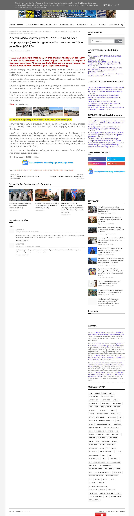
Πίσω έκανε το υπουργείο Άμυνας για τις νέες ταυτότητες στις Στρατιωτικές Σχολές (20, 205)
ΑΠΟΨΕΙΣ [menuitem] (102, 25)
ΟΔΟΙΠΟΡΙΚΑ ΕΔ (94, 458)
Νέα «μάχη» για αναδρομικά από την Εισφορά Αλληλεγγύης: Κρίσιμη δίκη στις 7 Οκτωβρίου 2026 (111, 209)
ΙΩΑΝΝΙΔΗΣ (100, 434)
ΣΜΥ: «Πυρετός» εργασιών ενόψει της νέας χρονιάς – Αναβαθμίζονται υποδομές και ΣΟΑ (106, 88)
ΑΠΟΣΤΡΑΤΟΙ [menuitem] (81, 25)
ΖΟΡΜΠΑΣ (110, 431)
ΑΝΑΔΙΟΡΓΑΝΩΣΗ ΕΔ (107, 396)
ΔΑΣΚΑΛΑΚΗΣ (103, 410)
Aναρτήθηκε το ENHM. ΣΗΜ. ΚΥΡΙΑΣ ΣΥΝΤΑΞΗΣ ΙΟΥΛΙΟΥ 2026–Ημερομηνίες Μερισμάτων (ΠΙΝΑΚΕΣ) (105, 70)
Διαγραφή (25, 240)
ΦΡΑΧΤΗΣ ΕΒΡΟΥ (116, 496)
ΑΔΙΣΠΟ (97, 393)
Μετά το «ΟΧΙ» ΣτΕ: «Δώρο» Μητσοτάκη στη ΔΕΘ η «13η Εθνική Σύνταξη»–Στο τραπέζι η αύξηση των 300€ (110, 250)
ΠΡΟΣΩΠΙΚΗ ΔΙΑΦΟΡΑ (96, 476)
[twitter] (116, 159)
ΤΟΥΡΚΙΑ (118, 493)
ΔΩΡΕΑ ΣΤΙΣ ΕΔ (115, 414)
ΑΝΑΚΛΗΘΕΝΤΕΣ (106, 400)
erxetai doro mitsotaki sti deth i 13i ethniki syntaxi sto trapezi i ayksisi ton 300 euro (106, 374)
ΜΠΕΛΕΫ (21, 31)
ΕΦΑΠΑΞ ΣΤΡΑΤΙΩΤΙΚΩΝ (111, 427)
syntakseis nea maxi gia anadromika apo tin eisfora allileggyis (106, 333)
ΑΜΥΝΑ (112, 393)
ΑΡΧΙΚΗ (101, 511)
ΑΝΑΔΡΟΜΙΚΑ (93, 400)
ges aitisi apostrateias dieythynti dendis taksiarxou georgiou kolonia (106, 365)
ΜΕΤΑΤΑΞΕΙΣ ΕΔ (111, 448)
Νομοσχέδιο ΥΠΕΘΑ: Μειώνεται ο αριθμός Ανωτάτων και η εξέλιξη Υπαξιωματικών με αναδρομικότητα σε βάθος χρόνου (111, 261)
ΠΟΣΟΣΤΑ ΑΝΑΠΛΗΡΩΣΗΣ (103, 472)
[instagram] (97, 163)
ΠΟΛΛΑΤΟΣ (108, 469)
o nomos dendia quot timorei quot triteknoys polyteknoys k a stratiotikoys (106, 357)
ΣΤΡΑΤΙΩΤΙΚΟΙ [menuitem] (31, 25)
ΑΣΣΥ (102, 407)
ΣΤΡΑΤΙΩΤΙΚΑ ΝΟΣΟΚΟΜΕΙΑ (98, 486)
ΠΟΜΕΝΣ (117, 469)
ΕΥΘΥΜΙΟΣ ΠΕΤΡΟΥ (95, 427)
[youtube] (116, 163)
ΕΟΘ (118, 421)
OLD (90, 393)
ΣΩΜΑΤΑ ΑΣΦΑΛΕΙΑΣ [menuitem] (66, 25)
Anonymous (100, 332)
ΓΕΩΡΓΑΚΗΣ (92, 410)
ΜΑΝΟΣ (114, 441)
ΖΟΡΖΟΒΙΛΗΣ (100, 431)
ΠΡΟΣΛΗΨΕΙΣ (117, 472)
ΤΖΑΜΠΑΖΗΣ (93, 493)
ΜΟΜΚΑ (64, 170)
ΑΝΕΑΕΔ (115, 400)
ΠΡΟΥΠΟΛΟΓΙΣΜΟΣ (112, 476)
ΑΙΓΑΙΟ (105, 393)
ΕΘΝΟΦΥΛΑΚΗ (100, 417)
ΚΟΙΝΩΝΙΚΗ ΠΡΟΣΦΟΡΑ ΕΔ (43, 170)
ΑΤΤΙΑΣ (109, 407)
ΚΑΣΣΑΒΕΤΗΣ (116, 434)
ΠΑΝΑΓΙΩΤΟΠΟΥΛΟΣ (113, 462)
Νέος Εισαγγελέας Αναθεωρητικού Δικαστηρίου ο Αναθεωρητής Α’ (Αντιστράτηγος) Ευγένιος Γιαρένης (108, 301)
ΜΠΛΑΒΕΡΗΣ (93, 452)
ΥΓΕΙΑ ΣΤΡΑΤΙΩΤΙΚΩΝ (95, 496)
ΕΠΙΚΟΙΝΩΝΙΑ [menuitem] (114, 25)
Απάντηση (18, 240)
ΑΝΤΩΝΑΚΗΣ (106, 403)
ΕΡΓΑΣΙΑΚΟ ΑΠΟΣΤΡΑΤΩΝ (103, 424)
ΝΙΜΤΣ (104, 455)
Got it (117, 5)
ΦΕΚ (106, 496)
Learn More (107, 5)
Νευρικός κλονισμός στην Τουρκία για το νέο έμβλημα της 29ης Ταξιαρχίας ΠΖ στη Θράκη (104, 128)
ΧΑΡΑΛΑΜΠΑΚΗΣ (94, 500)
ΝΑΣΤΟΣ (118, 452)
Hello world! (92, 60)
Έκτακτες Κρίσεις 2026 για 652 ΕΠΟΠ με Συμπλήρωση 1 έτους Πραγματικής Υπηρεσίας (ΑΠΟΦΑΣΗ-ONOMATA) (104, 103)
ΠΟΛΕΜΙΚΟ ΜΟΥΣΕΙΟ (95, 469)
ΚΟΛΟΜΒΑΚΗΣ (102, 438)
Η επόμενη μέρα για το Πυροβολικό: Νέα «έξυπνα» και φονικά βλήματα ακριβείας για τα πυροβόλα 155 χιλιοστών (106, 135)
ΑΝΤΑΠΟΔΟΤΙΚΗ (94, 403)
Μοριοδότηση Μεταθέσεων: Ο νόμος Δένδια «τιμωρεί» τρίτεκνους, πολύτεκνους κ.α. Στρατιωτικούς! (111, 240)
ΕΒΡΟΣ (91, 417)
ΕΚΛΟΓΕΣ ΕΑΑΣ (112, 417)
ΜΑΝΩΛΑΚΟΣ (93, 445)
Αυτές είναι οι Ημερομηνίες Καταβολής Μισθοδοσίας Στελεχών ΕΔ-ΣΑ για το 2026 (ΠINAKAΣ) (111, 230)
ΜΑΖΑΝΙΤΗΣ (106, 441)
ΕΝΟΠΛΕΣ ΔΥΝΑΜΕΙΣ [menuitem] (47, 25)
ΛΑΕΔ (97, 441)
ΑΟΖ (90, 407)
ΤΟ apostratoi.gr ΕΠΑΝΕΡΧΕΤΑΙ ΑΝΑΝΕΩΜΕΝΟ (104, 56)
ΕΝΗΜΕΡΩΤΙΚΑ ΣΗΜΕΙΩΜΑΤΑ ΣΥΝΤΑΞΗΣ (101, 421)
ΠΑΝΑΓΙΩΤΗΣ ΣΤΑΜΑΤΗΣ (97, 462)
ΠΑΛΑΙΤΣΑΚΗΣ (114, 458)
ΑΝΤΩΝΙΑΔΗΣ (117, 403)
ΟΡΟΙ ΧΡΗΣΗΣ (110, 511)
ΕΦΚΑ (91, 431)
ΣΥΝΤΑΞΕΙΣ (111, 490)
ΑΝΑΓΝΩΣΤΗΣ (93, 396)
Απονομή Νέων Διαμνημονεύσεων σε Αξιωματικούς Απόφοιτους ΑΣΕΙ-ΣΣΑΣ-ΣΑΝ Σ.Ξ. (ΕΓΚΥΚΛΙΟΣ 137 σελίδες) (106, 123)
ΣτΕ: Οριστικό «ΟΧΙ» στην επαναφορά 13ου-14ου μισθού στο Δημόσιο (109, 282)
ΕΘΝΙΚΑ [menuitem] (92, 25)
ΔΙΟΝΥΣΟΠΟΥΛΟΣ (102, 414)
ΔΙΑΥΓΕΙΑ (112, 410)
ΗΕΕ (117, 431)
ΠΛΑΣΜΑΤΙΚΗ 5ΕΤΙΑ (106, 465)
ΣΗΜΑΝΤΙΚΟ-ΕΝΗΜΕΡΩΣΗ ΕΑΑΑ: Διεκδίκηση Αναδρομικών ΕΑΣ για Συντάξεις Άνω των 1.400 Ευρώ (104, 64)
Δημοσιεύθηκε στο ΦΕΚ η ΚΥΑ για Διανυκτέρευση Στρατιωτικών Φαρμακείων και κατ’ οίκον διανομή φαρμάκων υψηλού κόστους (110, 272)
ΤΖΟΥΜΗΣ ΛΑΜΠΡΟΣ (106, 493)
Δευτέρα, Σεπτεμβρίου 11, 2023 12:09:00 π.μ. (28, 231)
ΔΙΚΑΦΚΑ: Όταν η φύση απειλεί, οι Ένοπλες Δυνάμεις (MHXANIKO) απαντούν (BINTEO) (47, 205)
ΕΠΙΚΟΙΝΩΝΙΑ (120, 511)
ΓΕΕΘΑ (16, 170)
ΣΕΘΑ (112, 479)
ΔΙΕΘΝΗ (91, 414)
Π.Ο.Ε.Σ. (104, 458)
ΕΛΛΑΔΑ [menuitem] (20, 25)
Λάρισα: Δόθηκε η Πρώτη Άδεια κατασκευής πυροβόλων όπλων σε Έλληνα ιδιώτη (103, 146)
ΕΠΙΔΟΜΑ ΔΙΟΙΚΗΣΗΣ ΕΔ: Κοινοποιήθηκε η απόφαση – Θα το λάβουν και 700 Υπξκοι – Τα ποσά (104, 97)
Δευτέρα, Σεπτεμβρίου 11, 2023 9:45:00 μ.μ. (28, 246)
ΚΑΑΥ (108, 434)
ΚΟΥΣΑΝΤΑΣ (113, 438)
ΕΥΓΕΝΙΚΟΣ (117, 424)
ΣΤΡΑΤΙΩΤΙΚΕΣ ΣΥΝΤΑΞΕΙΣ (97, 490)
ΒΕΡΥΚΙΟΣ (117, 407)
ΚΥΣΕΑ (91, 441)
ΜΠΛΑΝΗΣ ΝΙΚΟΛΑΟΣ (106, 452)
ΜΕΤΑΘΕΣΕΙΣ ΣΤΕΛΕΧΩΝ (96, 448)
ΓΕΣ (19, 170)
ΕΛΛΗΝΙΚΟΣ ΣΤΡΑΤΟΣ (27, 170)
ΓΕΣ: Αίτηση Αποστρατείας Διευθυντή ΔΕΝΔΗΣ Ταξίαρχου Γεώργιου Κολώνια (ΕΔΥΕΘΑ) (110, 219)
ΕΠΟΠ (91, 424)
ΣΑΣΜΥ (105, 479)
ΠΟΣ (90, 472)
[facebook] (97, 159)
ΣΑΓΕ (90, 479)
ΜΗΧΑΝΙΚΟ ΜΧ (57, 170)
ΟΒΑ (110, 455)
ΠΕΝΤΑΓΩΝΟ (93, 465)
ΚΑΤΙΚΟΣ (92, 438)
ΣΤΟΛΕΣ (101, 483)
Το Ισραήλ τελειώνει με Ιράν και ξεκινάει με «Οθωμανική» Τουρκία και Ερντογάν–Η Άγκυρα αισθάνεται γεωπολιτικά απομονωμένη (104, 141)
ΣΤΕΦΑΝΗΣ (92, 483)
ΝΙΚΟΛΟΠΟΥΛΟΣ (94, 455)
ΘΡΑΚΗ (91, 434)
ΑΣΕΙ (96, 407)
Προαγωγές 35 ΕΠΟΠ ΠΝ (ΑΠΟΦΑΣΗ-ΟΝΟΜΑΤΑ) (105, 91)
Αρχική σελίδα (13, 31)
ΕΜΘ (120, 417)
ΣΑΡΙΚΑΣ (97, 479)
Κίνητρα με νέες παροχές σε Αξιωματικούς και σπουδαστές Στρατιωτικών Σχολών (110, 291)
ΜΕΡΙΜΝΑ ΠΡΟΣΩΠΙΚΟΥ (107, 445)
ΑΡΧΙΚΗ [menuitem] (12, 25)
